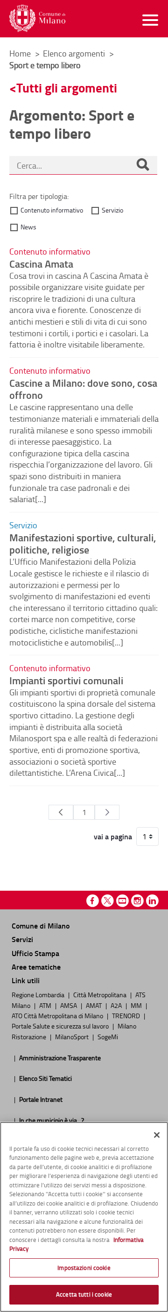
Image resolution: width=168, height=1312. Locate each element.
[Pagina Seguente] (107, 812)
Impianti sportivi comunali (66, 680)
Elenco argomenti (75, 53)
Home (20, 53)
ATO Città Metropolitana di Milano (58, 1015)
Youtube (122, 900)
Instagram (137, 900)
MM (137, 1005)
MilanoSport (72, 1036)
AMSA (69, 1005)
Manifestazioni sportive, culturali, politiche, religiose (82, 543)
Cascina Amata (41, 263)
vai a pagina (113, 836)
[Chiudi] (157, 1135)
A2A (117, 1005)
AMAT (94, 1005)
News (28, 226)
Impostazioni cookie (83, 1267)
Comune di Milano (41, 925)
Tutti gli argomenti (66, 87)
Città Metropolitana (100, 994)
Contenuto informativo (52, 210)
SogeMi (108, 1036)
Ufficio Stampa (35, 953)
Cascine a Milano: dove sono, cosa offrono (83, 389)
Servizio (112, 210)
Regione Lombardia (39, 994)
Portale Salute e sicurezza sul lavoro (61, 1025)
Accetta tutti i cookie (84, 1294)
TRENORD (126, 1015)
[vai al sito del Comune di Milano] (37, 18)
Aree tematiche (36, 966)
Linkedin (152, 900)
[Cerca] (142, 165)
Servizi (22, 939)
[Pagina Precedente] (61, 812)
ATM (46, 1005)
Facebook (92, 900)
